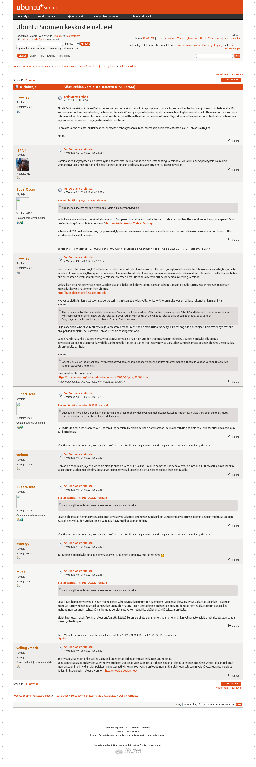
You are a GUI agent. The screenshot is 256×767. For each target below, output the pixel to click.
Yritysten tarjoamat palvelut (224, 38)
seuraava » (236, 74)
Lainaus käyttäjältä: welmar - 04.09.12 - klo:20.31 (82, 498)
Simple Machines (141, 727)
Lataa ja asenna (166, 38)
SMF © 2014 (124, 727)
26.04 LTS (148, 38)
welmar (22, 455)
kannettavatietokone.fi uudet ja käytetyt (201, 45)
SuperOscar (25, 189)
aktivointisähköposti (34, 39)
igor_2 (21, 150)
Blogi (203, 38)
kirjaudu (57, 36)
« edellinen (222, 74)
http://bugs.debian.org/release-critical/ (82, 292)
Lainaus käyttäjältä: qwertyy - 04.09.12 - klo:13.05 (83, 405)
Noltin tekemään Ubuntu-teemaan (146, 735)
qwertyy (22, 97)
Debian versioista (76, 96)
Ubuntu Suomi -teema (102, 735)
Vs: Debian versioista (78, 149)
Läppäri (62, 638)
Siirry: (179, 704)
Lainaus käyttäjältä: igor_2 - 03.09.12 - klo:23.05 (82, 200)
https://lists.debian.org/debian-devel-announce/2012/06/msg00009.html (103, 377)
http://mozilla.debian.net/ (121, 670)
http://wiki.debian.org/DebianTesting (129, 223)
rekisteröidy (73, 36)
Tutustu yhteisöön (187, 38)
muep (20, 572)
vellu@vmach (27, 648)
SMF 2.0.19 (111, 727)
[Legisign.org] (21, 223)
